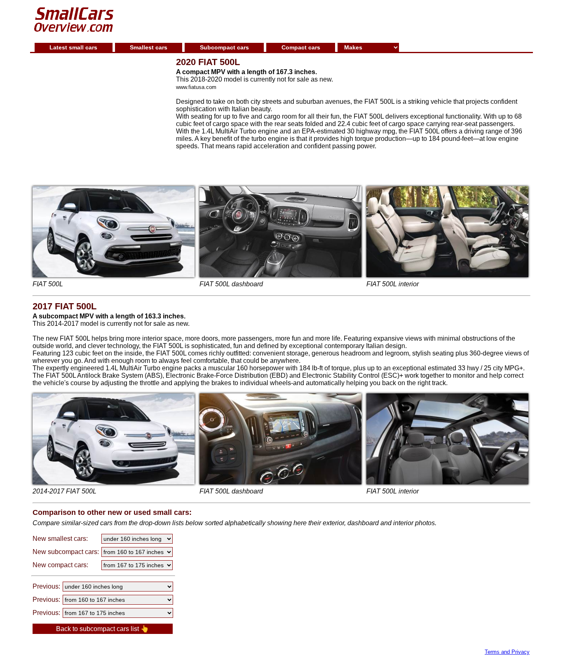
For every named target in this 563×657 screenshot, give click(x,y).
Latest (73, 47)
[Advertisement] (327, 20)
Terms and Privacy (507, 652)
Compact (301, 47)
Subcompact (224, 47)
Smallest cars (148, 47)
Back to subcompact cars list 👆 (102, 628)
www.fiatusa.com (196, 87)
